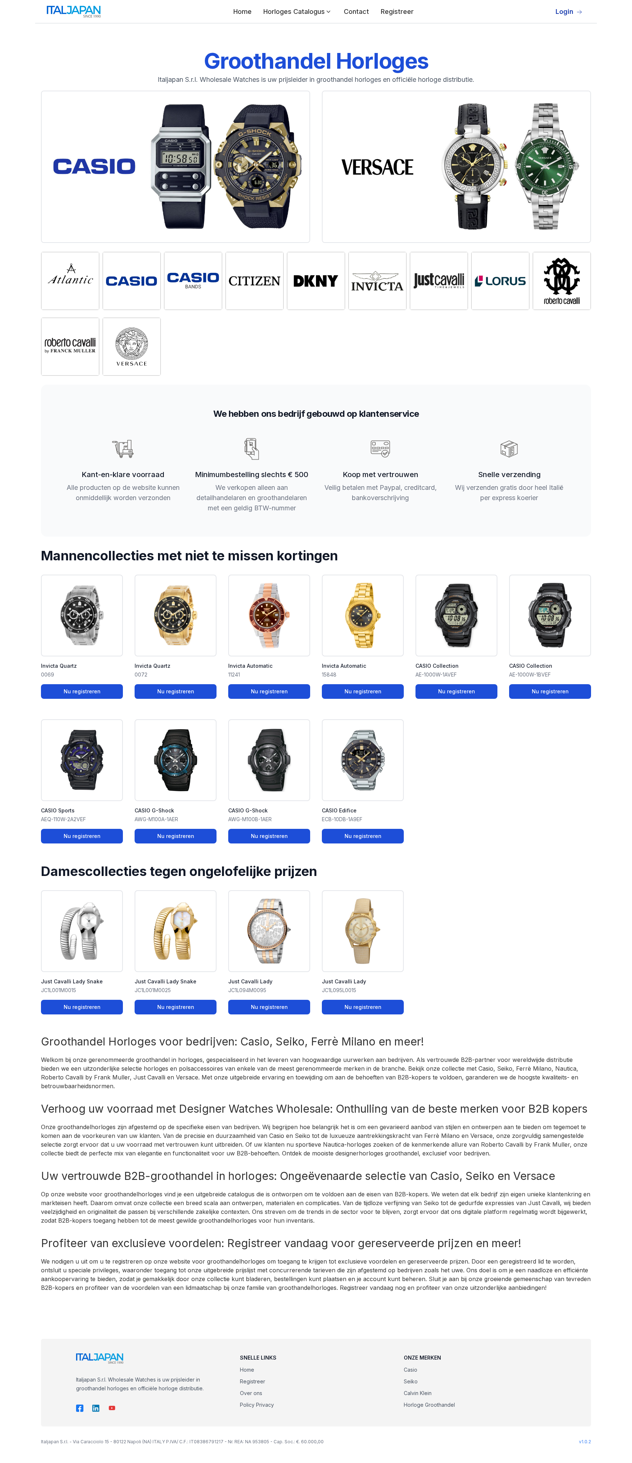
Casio (410, 1370)
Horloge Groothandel (429, 1405)
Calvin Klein (418, 1393)
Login (564, 11)
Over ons (251, 1393)
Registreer (397, 11)
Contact (356, 11)
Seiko (411, 1381)
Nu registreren (82, 691)
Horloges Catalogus (294, 11)
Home (242, 11)
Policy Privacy (257, 1405)
